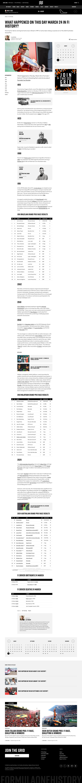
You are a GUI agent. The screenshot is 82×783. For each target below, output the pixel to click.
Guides (27, 6)
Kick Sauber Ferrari (30, 553)
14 (73, 52)
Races (18, 6)
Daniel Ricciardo (19, 548)
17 (63, 54)
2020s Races (7, 728)
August (65, 45)
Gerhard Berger (43, 208)
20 (70, 54)
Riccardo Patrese (42, 206)
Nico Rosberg (33, 312)
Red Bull (19, 324)
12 (68, 52)
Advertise (62, 753)
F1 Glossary (43, 757)
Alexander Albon (19, 545)
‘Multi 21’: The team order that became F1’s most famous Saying (40, 367)
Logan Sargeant (15, 569)
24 (63, 57)
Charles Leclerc (27, 497)
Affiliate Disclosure (64, 757)
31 (63, 60)
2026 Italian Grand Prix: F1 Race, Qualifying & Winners (19, 732)
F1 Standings (43, 752)
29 (58, 60)
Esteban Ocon (19, 558)
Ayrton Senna (37, 188)
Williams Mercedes (30, 545)
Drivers (36, 6)
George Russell (19, 560)
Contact (42, 759)
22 (58, 57)
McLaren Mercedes (30, 525)
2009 (17, 603)
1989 (19, 149)
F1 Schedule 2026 (44, 753)
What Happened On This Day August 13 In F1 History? (32, 671)
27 (70, 57)
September (32, 641)
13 (70, 52)
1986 (44, 195)
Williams (34, 201)
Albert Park (43, 464)
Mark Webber (21, 306)
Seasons (46, 6)
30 (60, 60)
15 (8, 649)
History (22, 6)
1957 (46, 124)
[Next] (75, 11)
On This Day (8, 6)
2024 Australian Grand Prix (27, 464)
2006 (39, 114)
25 (65, 57)
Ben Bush (8, 740)
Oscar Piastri (38, 466)
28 (73, 57)
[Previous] (71, 11)
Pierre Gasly (18, 550)
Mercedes (22, 329)
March (29, 610)
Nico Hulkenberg (19, 540)
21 (73, 54)
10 (63, 52)
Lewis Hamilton (39, 328)
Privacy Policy (63, 755)
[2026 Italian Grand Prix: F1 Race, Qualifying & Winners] (22, 716)
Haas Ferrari (29, 540)
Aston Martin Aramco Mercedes (33, 532)
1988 (18, 159)
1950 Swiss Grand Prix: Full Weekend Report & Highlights (41, 101)
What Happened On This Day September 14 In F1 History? (33, 691)
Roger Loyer (27, 158)
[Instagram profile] (61, 765)
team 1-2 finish (28, 328)
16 (60, 54)
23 (60, 57)
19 (68, 54)
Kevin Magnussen (20, 543)
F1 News (13, 6)
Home (6, 16)
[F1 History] (41, 2)
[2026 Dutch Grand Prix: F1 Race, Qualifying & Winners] (59, 716)
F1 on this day (42, 624)
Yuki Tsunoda (19, 535)
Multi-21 (20, 346)
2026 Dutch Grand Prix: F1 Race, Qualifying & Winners (56, 732)
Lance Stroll (18, 532)
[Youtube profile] (71, 765)
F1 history (39, 346)
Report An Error (63, 759)
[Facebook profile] (68, 765)
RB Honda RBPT (29, 535)
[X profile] (64, 765)
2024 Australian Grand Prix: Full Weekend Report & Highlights (40, 506)
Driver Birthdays (18, 2)
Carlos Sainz (18, 520)
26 (68, 57)
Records (32, 6)
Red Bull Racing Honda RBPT (32, 530)
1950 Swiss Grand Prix (38, 92)
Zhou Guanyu (19, 555)
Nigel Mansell (39, 199)
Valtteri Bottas (19, 553)
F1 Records (43, 755)
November (67, 641)
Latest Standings (25, 2)
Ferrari (19, 477)
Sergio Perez (33, 482)
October (49, 641)
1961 (50, 124)
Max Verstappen (24, 475)
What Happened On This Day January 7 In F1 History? (32, 681)
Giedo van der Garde (21, 437)
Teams (41, 6)
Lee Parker (14, 37)
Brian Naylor (27, 122)
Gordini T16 (20, 161)
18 (65, 54)
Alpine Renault (29, 550)
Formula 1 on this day (23, 80)
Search (75, 2)
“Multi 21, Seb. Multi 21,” (23, 381)
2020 (17, 606)
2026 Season (10, 2)
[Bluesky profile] (75, 765)
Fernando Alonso (20, 537)
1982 (17, 596)
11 (65, 52)
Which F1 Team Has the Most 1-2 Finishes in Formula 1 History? (40, 358)
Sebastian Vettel (29, 324)
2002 (17, 601)
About (61, 752)
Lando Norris (45, 481)
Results (56, 6)
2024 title (44, 490)
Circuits (51, 6)
